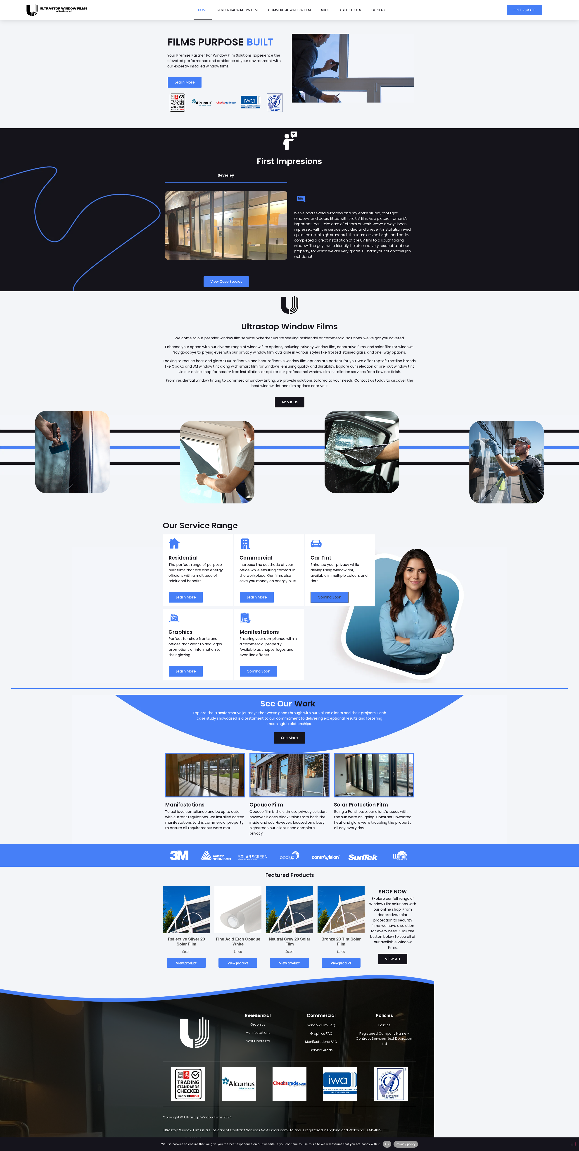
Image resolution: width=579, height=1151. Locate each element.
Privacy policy (406, 1144)
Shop (325, 10)
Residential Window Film (238, 10)
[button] (330, 597)
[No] (572, 1144)
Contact (379, 10)
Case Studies (350, 10)
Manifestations (258, 1032)
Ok (387, 1144)
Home (202, 10)
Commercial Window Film (289, 10)
